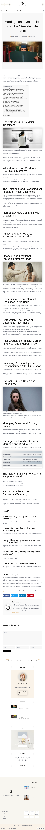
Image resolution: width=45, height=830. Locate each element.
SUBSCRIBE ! (23, 745)
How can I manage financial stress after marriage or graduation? (15, 110)
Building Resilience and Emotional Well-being (13, 106)
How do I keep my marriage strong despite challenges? (13, 112)
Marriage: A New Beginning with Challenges (12, 92)
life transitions (22, 590)
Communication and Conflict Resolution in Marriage (13, 96)
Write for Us (18, 10)
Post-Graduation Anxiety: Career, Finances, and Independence (15, 98)
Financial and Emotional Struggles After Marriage (13, 94)
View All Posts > (15, 612)
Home (2, 10)
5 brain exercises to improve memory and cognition (36, 796)
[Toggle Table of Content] (26, 86)
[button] (6, 595)
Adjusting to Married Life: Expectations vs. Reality (13, 93)
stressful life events (8, 592)
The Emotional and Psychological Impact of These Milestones (15, 90)
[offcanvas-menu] (43, 11)
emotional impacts (8, 590)
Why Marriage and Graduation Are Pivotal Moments (13, 89)
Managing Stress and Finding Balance (12, 102)
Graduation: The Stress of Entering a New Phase (13, 97)
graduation (15, 590)
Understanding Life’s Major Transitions (11, 88)
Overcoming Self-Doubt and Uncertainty (12, 101)
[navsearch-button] (43, 4)
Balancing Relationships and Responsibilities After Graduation (16, 100)
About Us (12, 10)
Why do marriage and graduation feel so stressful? (13, 109)
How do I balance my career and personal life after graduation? (15, 111)
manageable (29, 582)
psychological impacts (36, 590)
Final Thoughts (7, 115)
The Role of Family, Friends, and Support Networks (14, 105)
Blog (7, 10)
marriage (28, 590)
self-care (20, 374)
